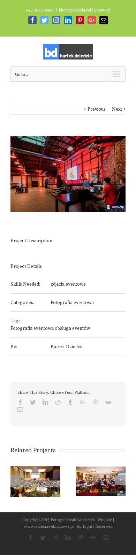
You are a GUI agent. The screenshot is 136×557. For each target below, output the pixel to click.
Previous (97, 109)
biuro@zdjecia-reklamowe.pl (85, 10)
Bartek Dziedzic (67, 346)
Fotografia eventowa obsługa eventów (50, 328)
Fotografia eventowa (72, 302)
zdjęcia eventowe (68, 284)
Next (117, 109)
